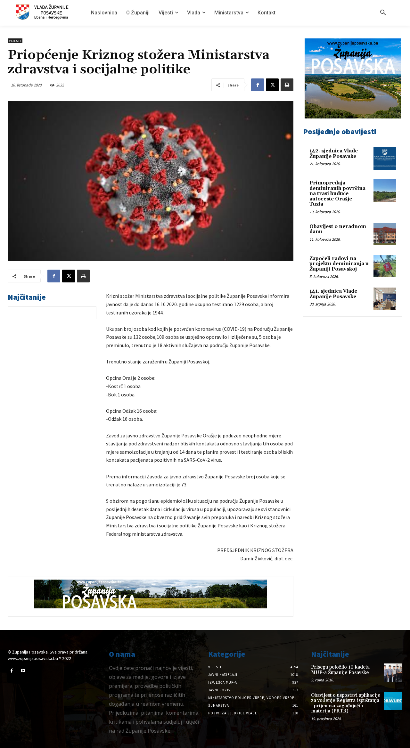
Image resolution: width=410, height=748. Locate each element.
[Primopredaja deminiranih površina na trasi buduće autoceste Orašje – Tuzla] (384, 190)
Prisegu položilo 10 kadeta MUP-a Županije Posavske (340, 670)
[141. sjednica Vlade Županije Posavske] (384, 299)
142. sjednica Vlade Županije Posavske (333, 153)
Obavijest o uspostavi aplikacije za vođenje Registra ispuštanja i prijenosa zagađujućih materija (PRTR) (345, 703)
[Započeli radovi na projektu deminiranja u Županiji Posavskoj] (384, 266)
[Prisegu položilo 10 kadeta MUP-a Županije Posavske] (393, 672)
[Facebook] (257, 84)
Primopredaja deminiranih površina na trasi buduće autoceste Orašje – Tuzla (337, 193)
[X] (272, 84)
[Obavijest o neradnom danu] (384, 234)
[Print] (287, 84)
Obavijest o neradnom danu (337, 229)
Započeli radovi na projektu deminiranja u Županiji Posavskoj (339, 264)
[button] (383, 13)
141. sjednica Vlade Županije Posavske (333, 294)
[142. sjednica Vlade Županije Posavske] (384, 158)
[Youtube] (23, 671)
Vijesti (15, 41)
